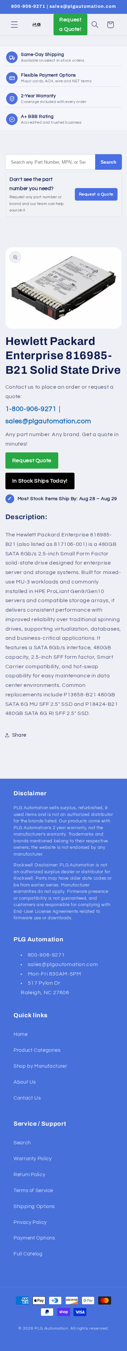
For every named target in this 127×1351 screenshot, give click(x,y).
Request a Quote (96, 194)
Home (21, 1034)
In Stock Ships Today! (40, 481)
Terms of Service (33, 1190)
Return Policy (29, 1174)
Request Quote (31, 460)
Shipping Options (34, 1206)
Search (109, 162)
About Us (25, 1082)
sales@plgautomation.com (48, 421)
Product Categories (37, 1050)
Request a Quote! (70, 24)
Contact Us (27, 1098)
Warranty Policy (32, 1158)
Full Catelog (28, 1253)
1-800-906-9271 (31, 409)
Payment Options (34, 1238)
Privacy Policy (30, 1222)
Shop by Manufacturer (40, 1066)
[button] (14, 25)
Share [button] (19, 735)
